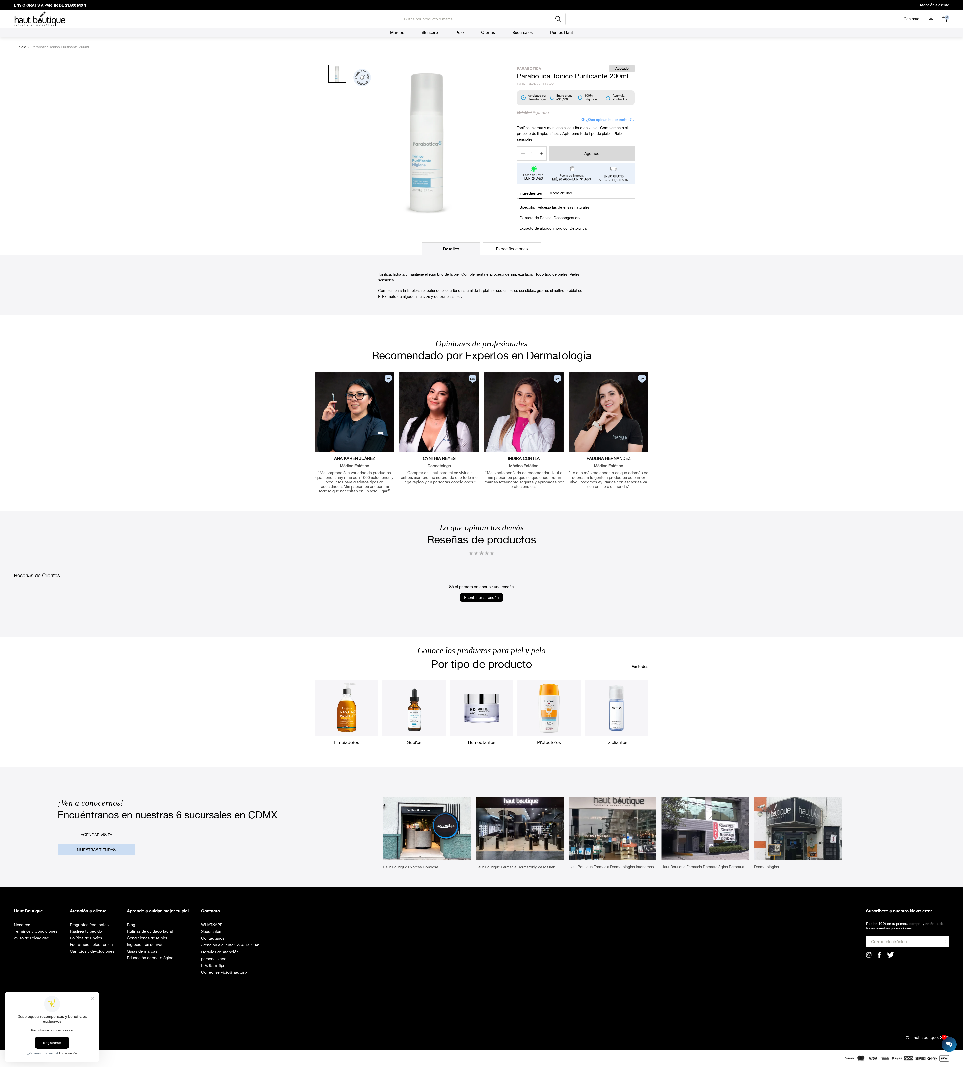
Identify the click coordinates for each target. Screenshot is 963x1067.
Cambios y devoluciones (92, 951)
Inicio (22, 47)
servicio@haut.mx (231, 972)
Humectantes (481, 742)
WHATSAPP (211, 924)
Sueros (414, 742)
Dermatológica (766, 867)
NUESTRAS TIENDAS (96, 849)
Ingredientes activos (145, 944)
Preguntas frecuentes (89, 924)
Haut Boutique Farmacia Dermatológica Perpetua (702, 867)
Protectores (549, 742)
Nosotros (22, 924)
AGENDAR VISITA (96, 834)
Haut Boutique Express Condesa (410, 867)
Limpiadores (346, 742)
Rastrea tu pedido (86, 931)
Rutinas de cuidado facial (150, 931)
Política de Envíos (86, 938)
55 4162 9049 (248, 945)
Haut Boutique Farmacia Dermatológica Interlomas (611, 867)
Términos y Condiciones (35, 931)
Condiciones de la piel (147, 938)
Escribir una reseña (481, 597)
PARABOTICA (529, 68)
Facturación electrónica (91, 944)
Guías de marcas (142, 951)
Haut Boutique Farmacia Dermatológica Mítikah (515, 867)
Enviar (945, 941)
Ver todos (640, 666)
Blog (131, 924)
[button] (481, 553)
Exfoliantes (616, 742)
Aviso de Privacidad (31, 938)
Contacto (911, 19)
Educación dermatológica (150, 957)
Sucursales (211, 931)
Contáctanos (212, 938)
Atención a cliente (934, 5)
